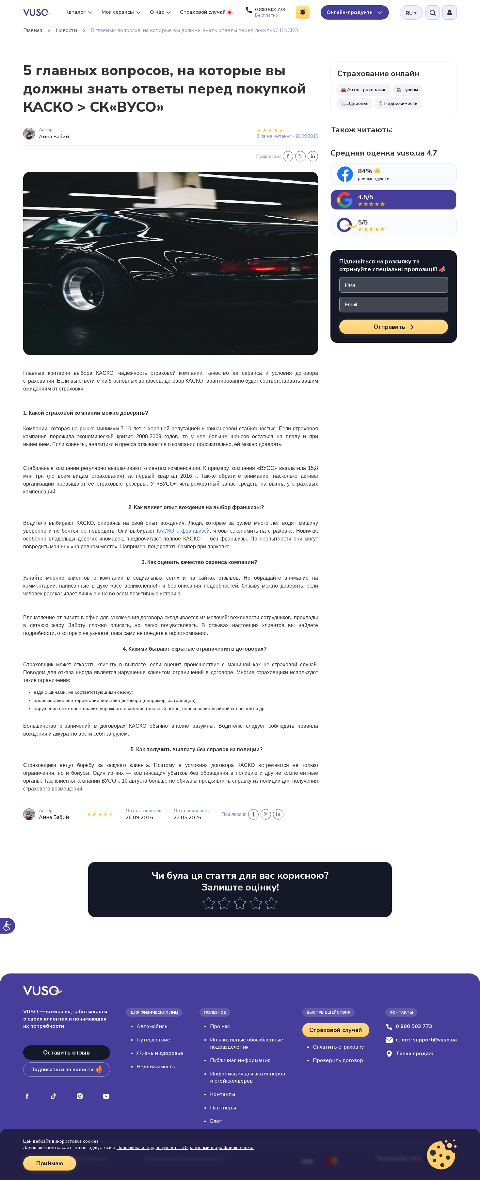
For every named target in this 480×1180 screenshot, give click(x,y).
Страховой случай (203, 12)
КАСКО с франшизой (183, 531)
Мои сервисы (118, 12)
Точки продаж (414, 1053)
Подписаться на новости (61, 1069)
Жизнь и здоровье (159, 1053)
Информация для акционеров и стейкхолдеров (247, 1077)
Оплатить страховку (338, 1047)
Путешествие (153, 1039)
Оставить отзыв (66, 1052)
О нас (157, 12)
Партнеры (223, 1107)
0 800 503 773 (414, 1026)
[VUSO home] (37, 12)
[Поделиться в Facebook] (288, 156)
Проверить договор (338, 1060)
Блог (215, 1121)
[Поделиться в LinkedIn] (313, 156)
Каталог (75, 12)
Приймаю (49, 1163)
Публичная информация (240, 1060)
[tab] (393, 174)
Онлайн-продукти (350, 12)
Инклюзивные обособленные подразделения (246, 1043)
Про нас (220, 1026)
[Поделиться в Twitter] (300, 156)
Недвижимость (155, 1066)
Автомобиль (152, 1026)
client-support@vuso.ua (426, 1039)
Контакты (222, 1094)
